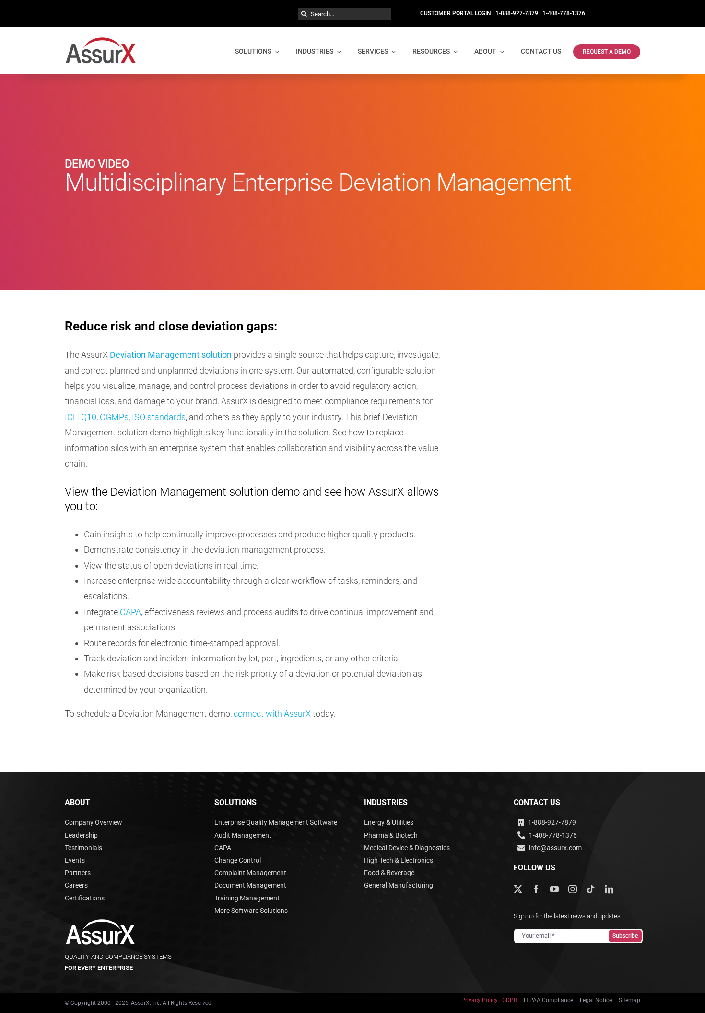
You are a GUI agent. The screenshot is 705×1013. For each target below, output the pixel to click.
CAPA (130, 612)
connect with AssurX (272, 713)
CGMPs (114, 417)
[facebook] (536, 889)
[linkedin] (609, 889)
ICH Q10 (80, 417)
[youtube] (554, 889)
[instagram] (572, 889)
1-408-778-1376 (563, 13)
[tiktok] (591, 889)
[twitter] (518, 889)
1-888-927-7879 (516, 13)
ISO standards (159, 417)
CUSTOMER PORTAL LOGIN (455, 13)
